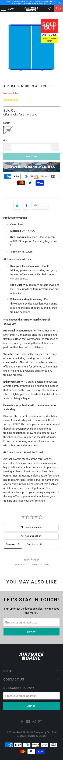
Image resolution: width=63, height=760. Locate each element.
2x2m (8, 130)
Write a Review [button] (33, 527)
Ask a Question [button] (33, 535)
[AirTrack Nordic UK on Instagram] (34, 722)
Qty (5, 140)
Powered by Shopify (36, 736)
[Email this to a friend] (44, 206)
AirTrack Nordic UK (23, 732)
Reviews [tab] (10, 544)
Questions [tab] (32, 544)
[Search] (50, 8)
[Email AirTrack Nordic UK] (40, 722)
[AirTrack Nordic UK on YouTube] (28, 722)
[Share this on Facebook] (26, 206)
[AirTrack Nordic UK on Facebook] (22, 722)
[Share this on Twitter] (17, 206)
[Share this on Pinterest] (35, 206)
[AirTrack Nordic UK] (31, 8)
